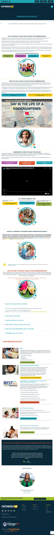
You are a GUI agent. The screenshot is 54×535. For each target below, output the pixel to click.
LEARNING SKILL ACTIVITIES (14, 333)
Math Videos (23, 357)
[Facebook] (1, 1)
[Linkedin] (7, 1)
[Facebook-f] (3, 511)
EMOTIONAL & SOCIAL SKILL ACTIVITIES (17, 324)
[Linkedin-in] (11, 511)
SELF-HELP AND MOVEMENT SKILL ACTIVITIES (19, 329)
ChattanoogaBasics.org (29, 51)
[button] (52, 7)
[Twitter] (5, 511)
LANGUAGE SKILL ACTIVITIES (14, 320)
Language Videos (24, 358)
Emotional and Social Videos (26, 355)
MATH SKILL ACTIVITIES (12, 316)
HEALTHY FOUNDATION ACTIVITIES (16, 304)
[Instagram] (5, 1)
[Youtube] (9, 1)
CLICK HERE (7, 308)
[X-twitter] (3, 1)
